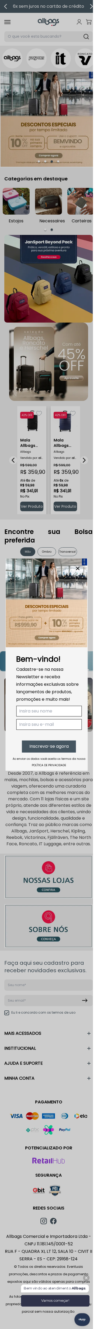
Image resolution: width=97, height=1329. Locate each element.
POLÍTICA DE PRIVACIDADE (49, 765)
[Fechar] (77, 568)
